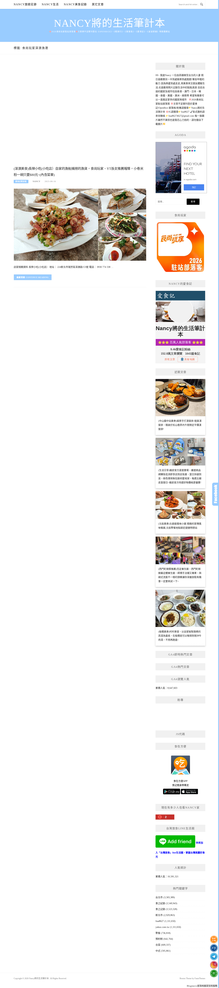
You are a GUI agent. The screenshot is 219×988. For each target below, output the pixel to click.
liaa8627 (160, 921)
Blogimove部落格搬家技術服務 (202, 986)
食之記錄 (160, 909)
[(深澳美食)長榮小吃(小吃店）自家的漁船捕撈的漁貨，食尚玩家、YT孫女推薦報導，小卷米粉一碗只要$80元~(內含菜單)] (80, 224)
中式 (158, 951)
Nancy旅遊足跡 (25, 4)
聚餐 (158, 933)
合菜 (158, 945)
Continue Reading (37, 277)
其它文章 (98, 4)
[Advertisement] (80, 114)
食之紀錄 (160, 903)
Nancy (36, 181)
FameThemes (200, 978)
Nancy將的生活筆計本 (109, 23)
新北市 (159, 915)
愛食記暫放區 (21, 181)
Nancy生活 (50, 4)
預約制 (159, 939)
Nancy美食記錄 (75, 4)
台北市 (159, 897)
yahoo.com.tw (162, 927)
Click (215, 494)
